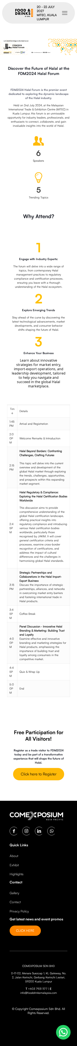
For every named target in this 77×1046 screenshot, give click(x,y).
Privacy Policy (19, 911)
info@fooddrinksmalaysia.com (38, 992)
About (14, 856)
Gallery (14, 893)
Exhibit (14, 865)
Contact (15, 902)
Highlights (17, 874)
